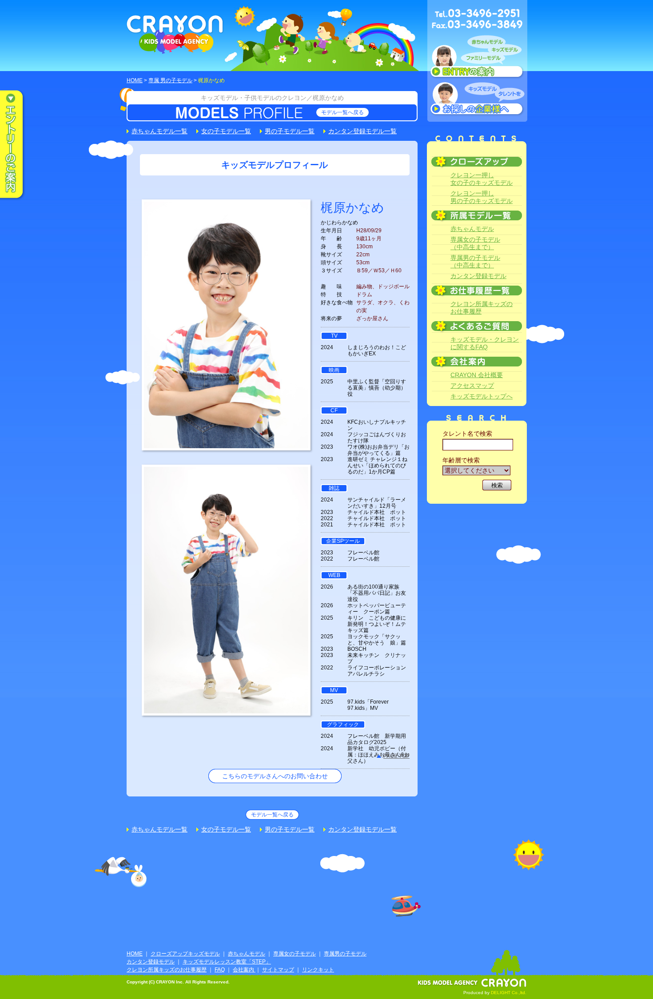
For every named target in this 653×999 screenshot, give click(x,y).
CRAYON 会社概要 (476, 374)
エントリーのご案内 (18, 145)
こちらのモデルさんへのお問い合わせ (275, 776)
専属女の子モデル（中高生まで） (475, 243)
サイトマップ (278, 970)
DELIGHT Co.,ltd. (508, 992)
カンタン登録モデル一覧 (362, 131)
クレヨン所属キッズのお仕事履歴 (481, 307)
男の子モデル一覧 (290, 131)
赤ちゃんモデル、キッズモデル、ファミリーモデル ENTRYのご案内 (477, 58)
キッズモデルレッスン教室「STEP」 (227, 962)
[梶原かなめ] (226, 442)
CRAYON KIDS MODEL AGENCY (175, 34)
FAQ (220, 970)
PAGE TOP (396, 756)
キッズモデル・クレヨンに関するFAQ (484, 343)
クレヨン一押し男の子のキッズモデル (481, 197)
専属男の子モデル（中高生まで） (475, 261)
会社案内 (244, 970)
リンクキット (318, 970)
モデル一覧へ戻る (342, 112)
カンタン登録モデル (478, 275)
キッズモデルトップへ (481, 396)
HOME (135, 80)
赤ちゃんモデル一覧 (159, 131)
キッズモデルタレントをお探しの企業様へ (477, 99)
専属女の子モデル (294, 954)
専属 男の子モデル (170, 80)
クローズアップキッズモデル (185, 954)
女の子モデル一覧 (226, 131)
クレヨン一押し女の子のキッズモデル (481, 178)
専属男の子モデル (345, 954)
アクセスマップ (472, 385)
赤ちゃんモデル (472, 228)
